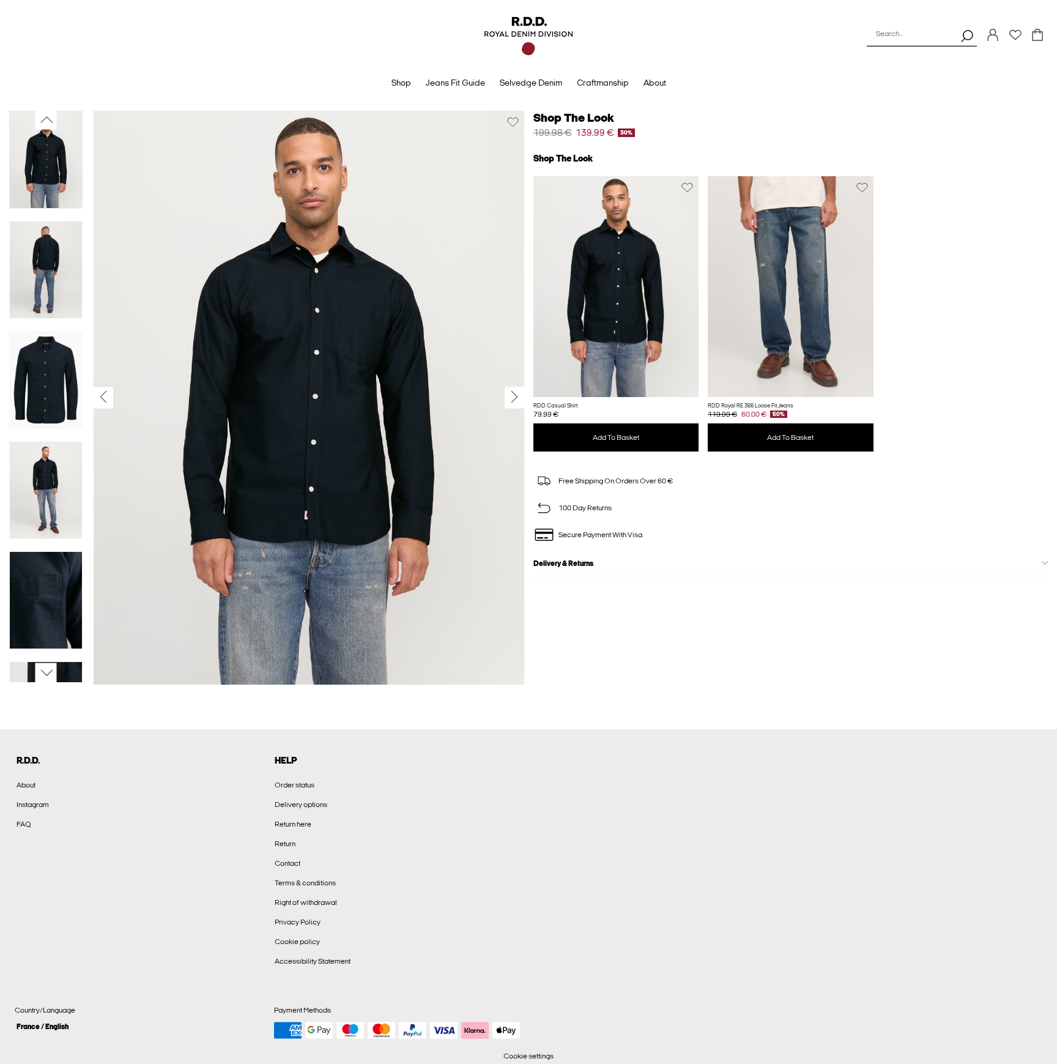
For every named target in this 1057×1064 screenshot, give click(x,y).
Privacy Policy (298, 922)
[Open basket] (1037, 36)
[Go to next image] (46, 673)
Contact (287, 863)
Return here (293, 824)
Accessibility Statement (312, 961)
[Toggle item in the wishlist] (512, 122)
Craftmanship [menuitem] (603, 83)
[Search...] (967, 35)
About (26, 785)
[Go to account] (993, 36)
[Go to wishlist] (1015, 38)
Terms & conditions (305, 883)
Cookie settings (528, 1056)
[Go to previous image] (46, 120)
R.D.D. (28, 760)
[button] (616, 286)
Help (286, 760)
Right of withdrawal (306, 902)
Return (285, 843)
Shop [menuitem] (401, 83)
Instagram (33, 804)
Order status (294, 785)
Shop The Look (573, 118)
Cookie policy (297, 941)
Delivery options (301, 804)
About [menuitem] (654, 83)
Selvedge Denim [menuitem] (531, 83)
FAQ (24, 824)
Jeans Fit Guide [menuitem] (455, 83)
